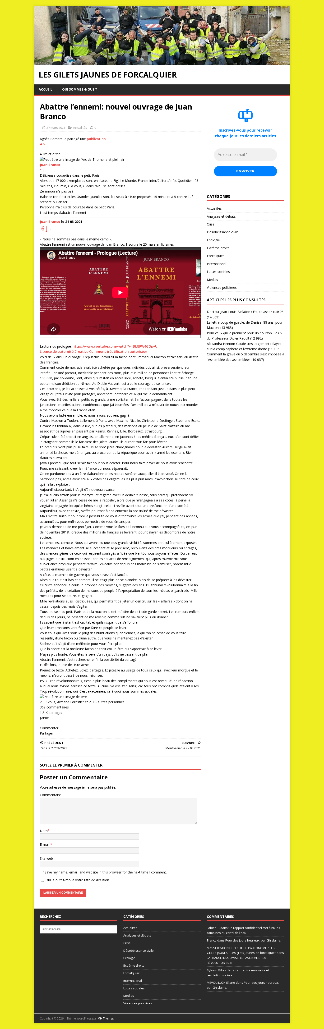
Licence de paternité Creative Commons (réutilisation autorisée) (93, 351)
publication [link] (96, 139)
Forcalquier (215, 255)
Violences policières (222, 287)
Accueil (45, 89)
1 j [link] (42, 170)
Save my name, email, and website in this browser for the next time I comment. (106, 872)
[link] (50, 164)
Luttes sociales (218, 271)
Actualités (80, 127)
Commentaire (50, 795)
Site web (46, 858)
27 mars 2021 (55, 127)
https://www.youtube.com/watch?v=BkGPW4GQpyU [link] (115, 346)
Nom (44, 830)
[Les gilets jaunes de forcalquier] (162, 62)
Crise (210, 224)
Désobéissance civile (223, 232)
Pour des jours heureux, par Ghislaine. (253, 940)
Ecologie (213, 240)
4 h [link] (42, 144)
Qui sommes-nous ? (79, 89)
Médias (212, 279)
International (216, 264)
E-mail (45, 844)
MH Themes (106, 1018)
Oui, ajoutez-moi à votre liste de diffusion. (77, 880)
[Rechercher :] (78, 929)
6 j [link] (44, 228)
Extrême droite (218, 248)
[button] (120, 239)
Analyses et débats (221, 216)
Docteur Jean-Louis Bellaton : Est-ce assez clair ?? (245, 311)
